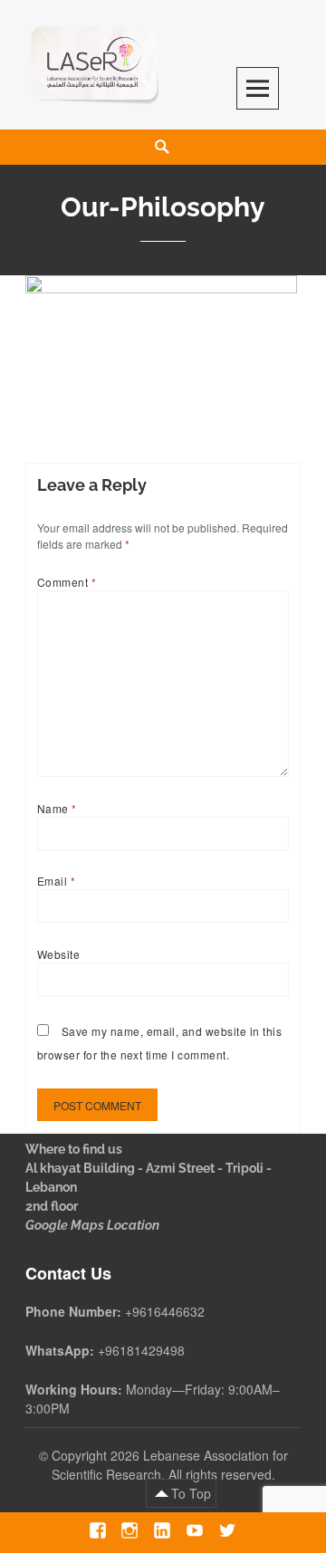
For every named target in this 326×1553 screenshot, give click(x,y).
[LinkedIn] (162, 1530)
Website (58, 954)
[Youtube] (194, 1530)
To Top (191, 1493)
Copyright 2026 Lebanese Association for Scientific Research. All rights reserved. (170, 1464)
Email (56, 880)
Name (57, 808)
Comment (66, 582)
